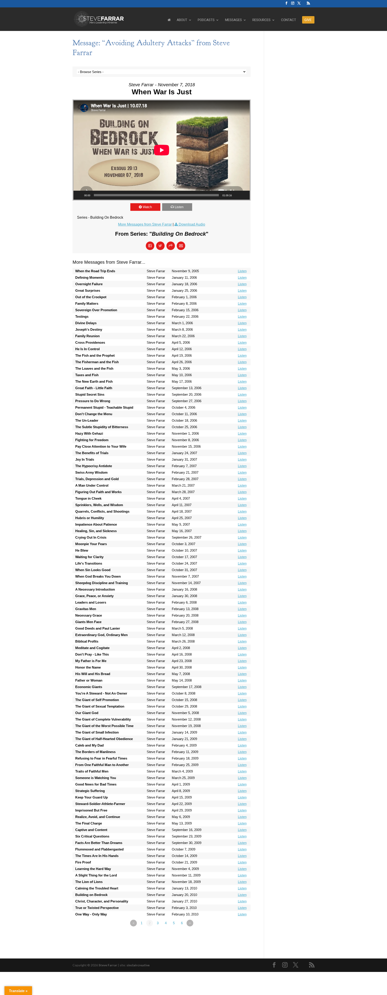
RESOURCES (261, 20)
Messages (233, 20)
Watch (147, 207)
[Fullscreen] (244, 195)
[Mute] (236, 195)
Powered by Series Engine (234, 935)
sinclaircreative (138, 965)
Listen (179, 207)
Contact (288, 20)
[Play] (79, 195)
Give (308, 20)
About (182, 20)
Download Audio (192, 224)
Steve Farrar (108, 965)
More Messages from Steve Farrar (145, 224)
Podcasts (206, 20)
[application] (161, 150)
